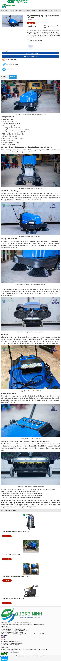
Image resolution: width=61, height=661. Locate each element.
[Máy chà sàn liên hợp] (4, 637)
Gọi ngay (4, 654)
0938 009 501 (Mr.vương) (31, 53)
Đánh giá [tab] (12, 77)
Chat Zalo (4, 659)
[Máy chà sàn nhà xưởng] (2, 637)
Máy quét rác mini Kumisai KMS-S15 (13, 598)
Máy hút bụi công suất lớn (18, 633)
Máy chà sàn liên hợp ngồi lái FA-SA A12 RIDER (16, 576)
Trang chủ (4, 10)
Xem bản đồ (4, 635)
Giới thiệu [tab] (4, 77)
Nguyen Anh (42, 655)
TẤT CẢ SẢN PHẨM (13, 10)
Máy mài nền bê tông (40, 633)
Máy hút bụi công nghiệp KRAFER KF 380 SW (16, 531)
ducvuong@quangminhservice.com (14, 632)
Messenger (4, 656)
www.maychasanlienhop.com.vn (14, 624)
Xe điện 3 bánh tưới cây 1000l (11, 554)
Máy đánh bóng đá (30, 633)
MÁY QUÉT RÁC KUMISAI (24, 10)
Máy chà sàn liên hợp (6, 633)
